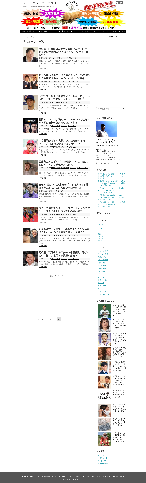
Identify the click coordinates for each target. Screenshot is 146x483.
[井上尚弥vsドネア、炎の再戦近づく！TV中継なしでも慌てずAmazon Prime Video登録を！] (30, 81)
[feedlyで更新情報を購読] (117, 2)
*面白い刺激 (64, 168)
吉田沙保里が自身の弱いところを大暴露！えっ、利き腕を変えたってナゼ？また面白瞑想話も (111, 204)
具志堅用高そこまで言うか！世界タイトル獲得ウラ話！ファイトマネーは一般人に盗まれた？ (111, 176)
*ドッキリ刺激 (55, 58)
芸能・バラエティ (74, 102)
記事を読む (43, 68)
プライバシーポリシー (43, 31)
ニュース (69, 31)
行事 (114, 31)
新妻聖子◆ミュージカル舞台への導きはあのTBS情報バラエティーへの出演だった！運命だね (111, 183)
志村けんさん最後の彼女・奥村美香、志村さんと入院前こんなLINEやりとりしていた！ (119, 352)
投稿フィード (102, 458)
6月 (101, 230)
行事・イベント (72, 81)
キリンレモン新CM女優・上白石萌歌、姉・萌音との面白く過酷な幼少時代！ (119, 323)
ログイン (101, 455)
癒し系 (109, 31)
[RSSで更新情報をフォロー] (121, 2)
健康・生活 (95, 31)
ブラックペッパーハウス (40, 3)
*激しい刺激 (54, 81)
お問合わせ (121, 31)
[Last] (75, 319)
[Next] (71, 319)
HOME (23, 31)
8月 (101, 226)
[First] (38, 319)
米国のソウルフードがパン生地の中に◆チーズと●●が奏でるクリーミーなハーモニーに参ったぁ (111, 190)
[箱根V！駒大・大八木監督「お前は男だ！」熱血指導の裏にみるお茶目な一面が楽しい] (30, 190)
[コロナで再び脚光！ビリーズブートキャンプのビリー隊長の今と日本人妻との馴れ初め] (30, 214)
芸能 (63, 31)
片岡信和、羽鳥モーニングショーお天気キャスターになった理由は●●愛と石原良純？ (119, 366)
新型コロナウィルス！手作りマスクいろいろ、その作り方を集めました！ (119, 423)
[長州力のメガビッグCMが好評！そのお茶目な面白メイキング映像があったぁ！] (30, 167)
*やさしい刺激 (103, 251)
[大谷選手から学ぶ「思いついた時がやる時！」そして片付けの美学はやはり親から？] (30, 146)
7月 (101, 228)
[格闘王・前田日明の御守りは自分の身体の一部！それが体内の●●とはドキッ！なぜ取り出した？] (30, 54)
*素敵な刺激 (56, 147)
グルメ (103, 31)
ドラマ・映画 (86, 31)
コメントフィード (104, 461)
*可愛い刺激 (55, 168)
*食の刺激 (101, 271)
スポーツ (77, 31)
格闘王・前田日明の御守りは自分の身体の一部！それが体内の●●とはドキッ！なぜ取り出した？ (63, 51)
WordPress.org (103, 464)
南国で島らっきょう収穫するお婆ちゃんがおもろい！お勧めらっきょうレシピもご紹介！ (119, 437)
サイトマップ (56, 31)
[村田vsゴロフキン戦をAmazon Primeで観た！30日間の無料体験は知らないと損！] (30, 125)
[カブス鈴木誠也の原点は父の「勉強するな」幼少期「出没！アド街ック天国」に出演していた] (30, 102)
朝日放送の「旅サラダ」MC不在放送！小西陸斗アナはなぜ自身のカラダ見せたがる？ (119, 380)
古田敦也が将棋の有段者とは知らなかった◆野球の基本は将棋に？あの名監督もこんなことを (111, 197)
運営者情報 (30, 31)
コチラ (113, 163)
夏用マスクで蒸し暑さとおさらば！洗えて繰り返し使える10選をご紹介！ (119, 409)
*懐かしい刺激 (103, 260)
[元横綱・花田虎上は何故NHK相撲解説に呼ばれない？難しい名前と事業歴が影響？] (30, 258)
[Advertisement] (39, 296)
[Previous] (42, 319)
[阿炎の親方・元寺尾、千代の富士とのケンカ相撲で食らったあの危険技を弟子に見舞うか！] (30, 235)
